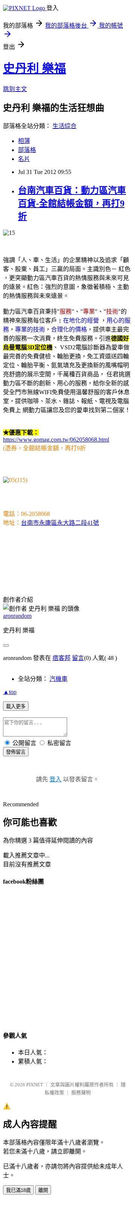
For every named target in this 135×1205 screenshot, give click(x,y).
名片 (24, 159)
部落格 (27, 150)
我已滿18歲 (18, 1190)
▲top (9, 692)
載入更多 (16, 706)
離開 (43, 1190)
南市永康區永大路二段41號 (60, 523)
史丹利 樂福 (34, 68)
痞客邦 (61, 658)
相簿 (24, 141)
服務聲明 (81, 1092)
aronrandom (17, 616)
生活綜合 (64, 126)
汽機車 (59, 679)
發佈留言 (16, 752)
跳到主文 (15, 89)
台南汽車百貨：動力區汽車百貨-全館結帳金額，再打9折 (72, 203)
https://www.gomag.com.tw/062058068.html (56, 439)
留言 (78, 658)
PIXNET (34, 1084)
